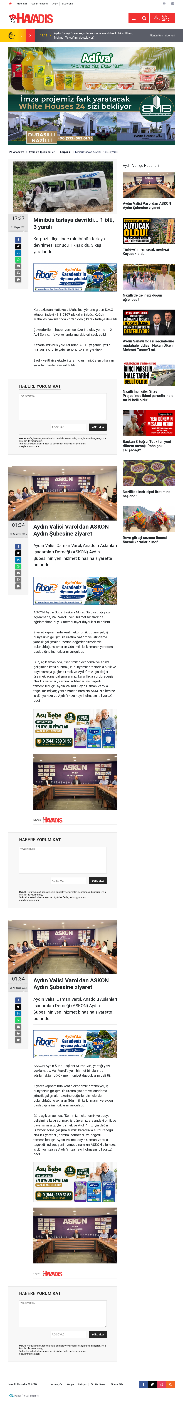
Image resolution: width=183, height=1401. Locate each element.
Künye (70, 1384)
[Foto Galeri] (173, 3)
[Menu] (133, 18)
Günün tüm (162, 35)
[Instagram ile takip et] (161, 1384)
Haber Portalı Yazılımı (26, 1395)
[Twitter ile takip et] (152, 1384)
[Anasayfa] (10, 3)
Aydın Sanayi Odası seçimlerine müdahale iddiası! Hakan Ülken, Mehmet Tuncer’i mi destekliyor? (93, 32)
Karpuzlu (65, 152)
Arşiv (55, 3)
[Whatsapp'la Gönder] (18, 260)
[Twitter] (18, 246)
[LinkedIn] (18, 253)
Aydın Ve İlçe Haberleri (42, 152)
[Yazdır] (18, 273)
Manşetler (22, 3)
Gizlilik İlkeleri (98, 1384)
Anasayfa (18, 152)
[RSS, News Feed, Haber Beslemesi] (170, 1384)
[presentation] (21, 35)
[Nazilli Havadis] (30, 17)
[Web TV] (164, 3)
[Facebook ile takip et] (143, 1384)
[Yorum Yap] (18, 279)
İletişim (82, 1384)
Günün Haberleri (39, 3)
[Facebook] (18, 240)
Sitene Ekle (67, 3)
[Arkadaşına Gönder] (18, 266)
